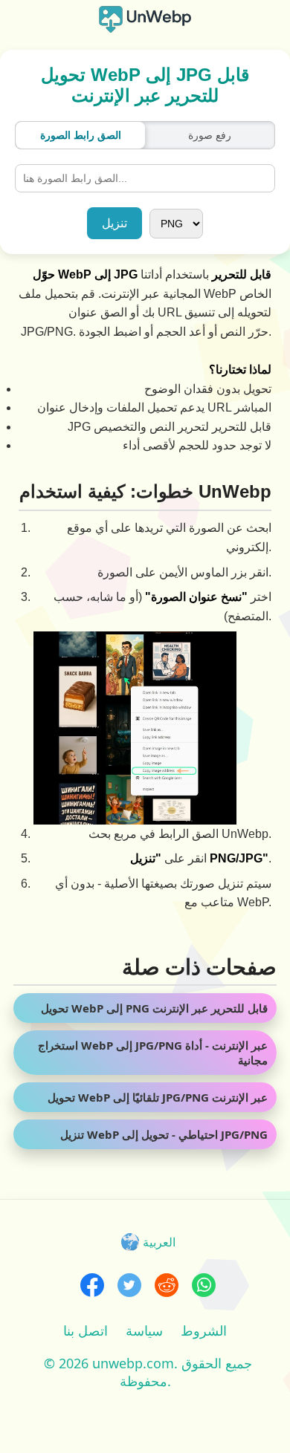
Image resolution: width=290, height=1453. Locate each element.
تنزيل (114, 223)
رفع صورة (209, 135)
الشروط (204, 1330)
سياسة (144, 1330)
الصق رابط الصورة (80, 135)
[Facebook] (92, 1287)
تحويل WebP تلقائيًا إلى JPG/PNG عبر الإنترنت (158, 1097)
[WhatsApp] (203, 1287)
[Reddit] (166, 1287)
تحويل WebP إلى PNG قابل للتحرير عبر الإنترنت (154, 1008)
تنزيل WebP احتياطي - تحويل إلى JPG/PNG (164, 1134)
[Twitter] (129, 1287)
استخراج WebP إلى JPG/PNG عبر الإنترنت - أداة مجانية (153, 1052)
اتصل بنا (85, 1330)
